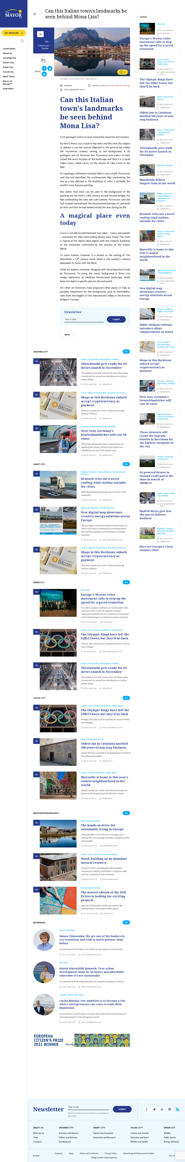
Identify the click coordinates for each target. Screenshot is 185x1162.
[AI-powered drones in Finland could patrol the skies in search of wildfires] (147, 461)
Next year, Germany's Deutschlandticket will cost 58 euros (103, 435)
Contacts (37, 1141)
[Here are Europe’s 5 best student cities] (147, 533)
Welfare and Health (139, 1141)
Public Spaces (170, 1137)
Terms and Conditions (89, 1153)
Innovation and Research (104, 1137)
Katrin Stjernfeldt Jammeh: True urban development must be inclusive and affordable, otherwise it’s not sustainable (92, 972)
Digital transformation (103, 1133)
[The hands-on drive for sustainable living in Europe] (58, 833)
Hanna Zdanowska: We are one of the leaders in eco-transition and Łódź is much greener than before (92, 939)
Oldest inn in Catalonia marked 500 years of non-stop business (104, 745)
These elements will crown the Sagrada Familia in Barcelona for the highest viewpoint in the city (157, 439)
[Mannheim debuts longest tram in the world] (147, 170)
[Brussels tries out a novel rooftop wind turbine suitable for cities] (58, 484)
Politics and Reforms (68, 1137)
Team (35, 1137)
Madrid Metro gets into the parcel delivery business (155, 514)
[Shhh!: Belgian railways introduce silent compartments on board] (147, 314)
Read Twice (8, 76)
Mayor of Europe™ (7, 82)
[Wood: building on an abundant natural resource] (58, 867)
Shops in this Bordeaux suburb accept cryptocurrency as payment (104, 401)
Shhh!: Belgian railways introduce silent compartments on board (156, 328)
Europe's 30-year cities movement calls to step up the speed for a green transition (103, 598)
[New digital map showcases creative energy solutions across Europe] (58, 520)
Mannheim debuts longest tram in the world (157, 181)
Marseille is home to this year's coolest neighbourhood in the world (104, 781)
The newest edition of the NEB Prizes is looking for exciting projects (103, 896)
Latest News (9, 48)
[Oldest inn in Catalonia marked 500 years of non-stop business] (58, 752)
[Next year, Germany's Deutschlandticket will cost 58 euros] (58, 439)
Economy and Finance (68, 1133)
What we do (38, 1133)
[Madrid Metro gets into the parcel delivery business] (147, 498)
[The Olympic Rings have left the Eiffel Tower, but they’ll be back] (58, 643)
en (40, 34)
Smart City (8, 62)
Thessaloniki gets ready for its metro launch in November (104, 366)
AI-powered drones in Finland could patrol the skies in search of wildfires (156, 478)
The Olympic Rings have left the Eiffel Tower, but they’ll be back (105, 636)
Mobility (167, 1133)
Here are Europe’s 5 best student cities (156, 548)
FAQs (71, 1153)
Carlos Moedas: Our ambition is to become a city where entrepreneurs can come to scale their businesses (92, 1004)
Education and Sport (140, 1137)
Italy (47, 41)
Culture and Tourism (43, 47)
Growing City (9, 57)
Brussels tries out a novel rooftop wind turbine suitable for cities (103, 482)
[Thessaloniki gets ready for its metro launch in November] (58, 372)
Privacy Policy (111, 1153)
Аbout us (7, 53)
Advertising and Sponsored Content (138, 1153)
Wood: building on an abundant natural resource (104, 861)
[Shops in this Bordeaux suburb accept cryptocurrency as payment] (58, 405)
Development (65, 1141)
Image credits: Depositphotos (104, 1157)
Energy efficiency (171, 1141)
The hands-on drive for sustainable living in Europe (102, 827)
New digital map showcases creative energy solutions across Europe (105, 516)
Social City (8, 71)
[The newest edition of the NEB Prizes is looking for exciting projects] (58, 900)
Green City (8, 67)
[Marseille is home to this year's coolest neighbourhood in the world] (58, 785)
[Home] (34, 13)
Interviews (8, 88)
